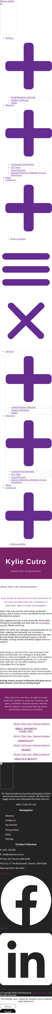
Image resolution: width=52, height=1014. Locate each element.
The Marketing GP (40, 993)
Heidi (21, 625)
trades (26, 750)
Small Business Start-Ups (23, 97)
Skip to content (7, 1)
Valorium (34, 637)
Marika (3, 613)
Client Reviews (18, 170)
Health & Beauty (26, 759)
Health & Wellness (20, 100)
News (8, 178)
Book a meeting (18, 239)
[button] (26, 294)
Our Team (15, 167)
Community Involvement (22, 164)
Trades (14, 103)
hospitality (26, 741)
